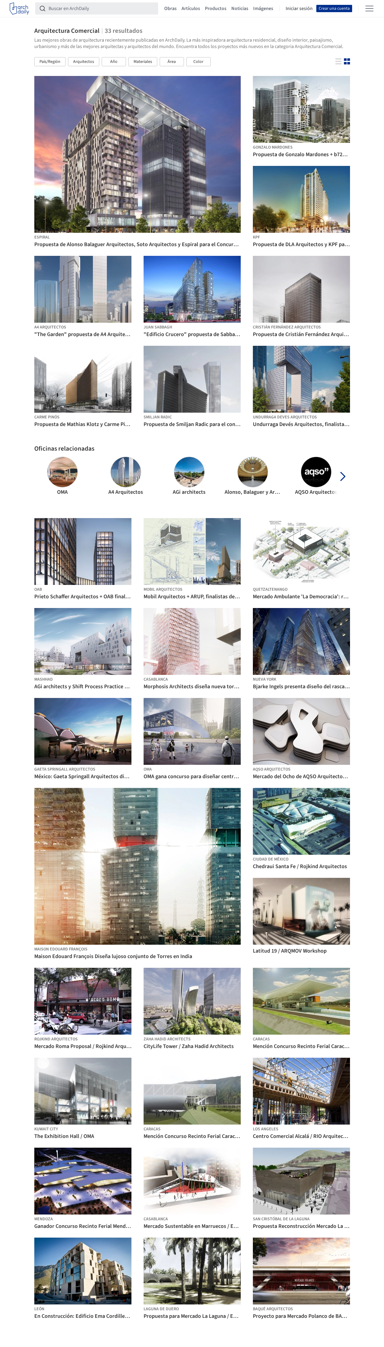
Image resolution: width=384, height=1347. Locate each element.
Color (198, 62)
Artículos (191, 8)
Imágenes (263, 8)
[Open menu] (369, 8)
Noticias (239, 8)
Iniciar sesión (299, 8)
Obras (170, 8)
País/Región (49, 62)
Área (172, 62)
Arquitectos (83, 62)
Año (113, 62)
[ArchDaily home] (19, 8)
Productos (215, 8)
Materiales (143, 62)
